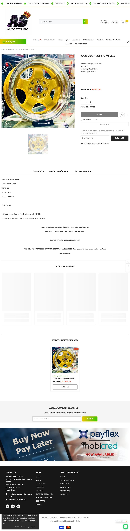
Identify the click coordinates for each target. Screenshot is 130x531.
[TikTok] (18, 506)
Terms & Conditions (97, 120)
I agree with (87, 120)
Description (39, 171)
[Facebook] (7, 506)
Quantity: (84, 98)
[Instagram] (13, 506)
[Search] (63, 21)
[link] (16, 317)
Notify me (65, 387)
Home (3, 50)
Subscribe (119, 138)
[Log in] (128, 41)
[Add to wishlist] (122, 114)
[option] (38, 91)
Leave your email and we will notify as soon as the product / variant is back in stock (102, 132)
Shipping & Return (83, 171)
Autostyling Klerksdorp (94, 64)
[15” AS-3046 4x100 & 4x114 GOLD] (65, 360)
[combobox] (61, 21)
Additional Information (59, 171)
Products (11, 50)
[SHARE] (126, 115)
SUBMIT (90, 419)
